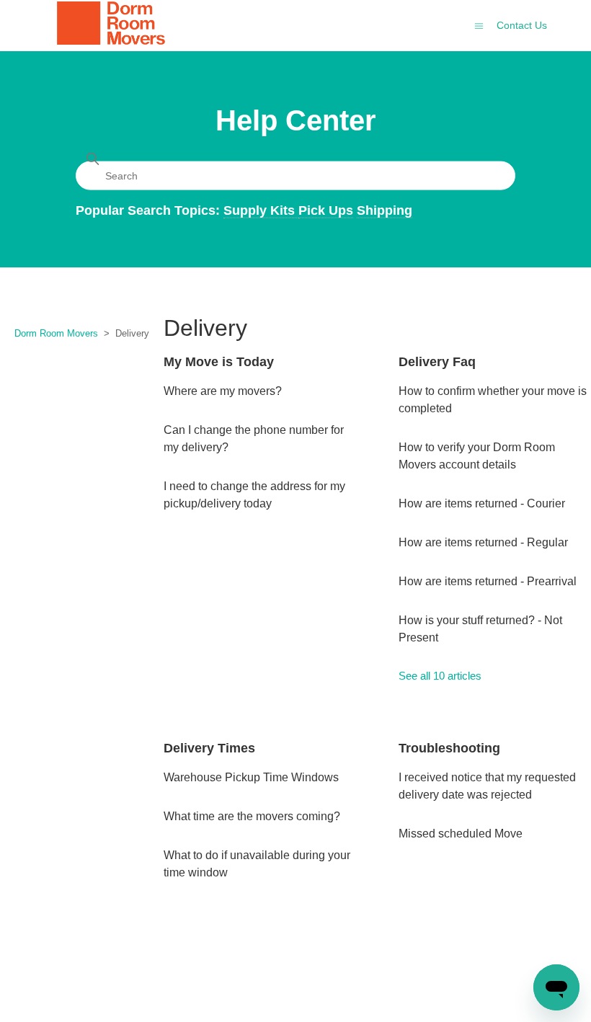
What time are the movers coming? (252, 816)
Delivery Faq (437, 362)
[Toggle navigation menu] (479, 25)
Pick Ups (325, 210)
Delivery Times (209, 748)
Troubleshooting (449, 748)
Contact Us (522, 25)
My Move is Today (219, 362)
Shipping (384, 210)
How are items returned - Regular (483, 542)
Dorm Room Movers (56, 333)
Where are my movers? (223, 391)
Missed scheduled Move (461, 833)
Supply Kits (260, 210)
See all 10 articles (440, 676)
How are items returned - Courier (482, 503)
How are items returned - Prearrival (488, 581)
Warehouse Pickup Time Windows (251, 777)
